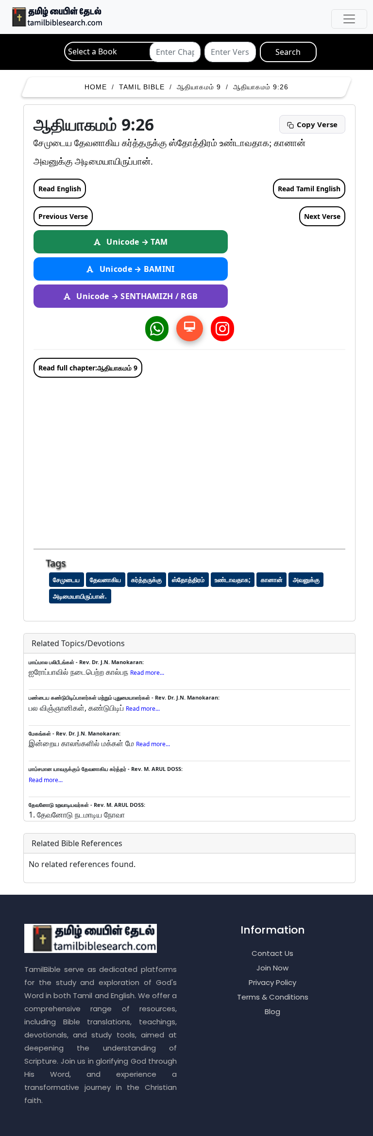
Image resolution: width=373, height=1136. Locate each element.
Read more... (147, 672)
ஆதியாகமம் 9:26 (260, 87)
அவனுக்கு (306, 579)
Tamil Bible (142, 87)
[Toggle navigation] (349, 19)
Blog (272, 1011)
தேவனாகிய (105, 579)
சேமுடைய (66, 579)
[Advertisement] (194, 460)
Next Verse (322, 216)
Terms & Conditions (272, 997)
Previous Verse (63, 216)
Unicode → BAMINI (136, 269)
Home (96, 87)
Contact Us (272, 953)
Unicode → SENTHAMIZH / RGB (136, 296)
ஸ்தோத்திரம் (188, 579)
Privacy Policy (272, 982)
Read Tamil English (309, 188)
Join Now (272, 968)
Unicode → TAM (136, 241)
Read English (59, 188)
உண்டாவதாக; (233, 579)
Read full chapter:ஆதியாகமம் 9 (87, 367)
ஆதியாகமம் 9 (199, 87)
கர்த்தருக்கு (146, 579)
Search (288, 52)
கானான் (272, 579)
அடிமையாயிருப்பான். (80, 596)
